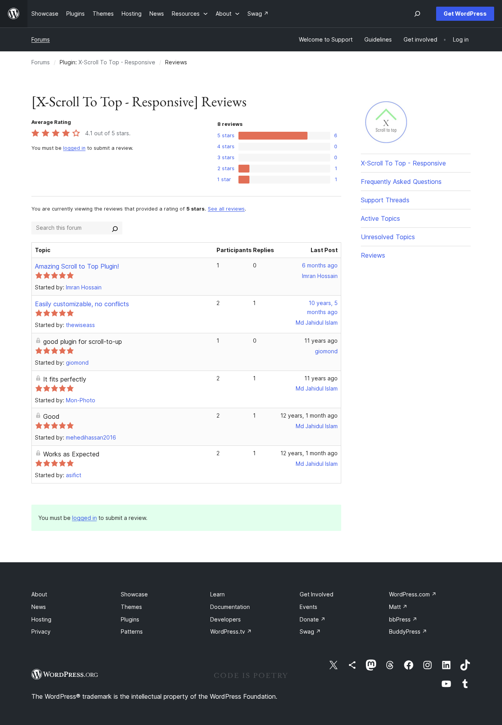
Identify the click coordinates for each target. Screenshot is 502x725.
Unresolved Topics (388, 237)
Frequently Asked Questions (401, 181)
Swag (310, 631)
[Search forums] (114, 228)
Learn (217, 594)
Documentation (230, 606)
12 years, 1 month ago (309, 415)
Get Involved (316, 594)
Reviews (373, 255)
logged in (74, 148)
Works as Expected (71, 454)
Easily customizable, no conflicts (82, 304)
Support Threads (385, 200)
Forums (40, 39)
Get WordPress (465, 13)
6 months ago (320, 265)
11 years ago (321, 340)
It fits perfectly (64, 379)
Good (51, 416)
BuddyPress (408, 631)
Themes (131, 606)
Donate (313, 619)
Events (308, 606)
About (39, 594)
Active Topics (380, 218)
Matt (398, 606)
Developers (225, 619)
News (38, 606)
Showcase (134, 594)
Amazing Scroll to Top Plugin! (77, 266)
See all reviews (226, 209)
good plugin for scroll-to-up (82, 341)
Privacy (41, 631)
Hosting (41, 619)
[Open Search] (417, 13)
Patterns (132, 631)
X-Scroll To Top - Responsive (116, 62)
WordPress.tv (231, 631)
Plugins (130, 619)
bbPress (403, 619)
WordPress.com (413, 594)
